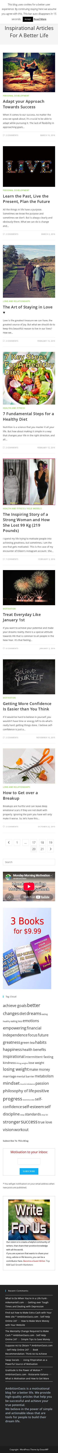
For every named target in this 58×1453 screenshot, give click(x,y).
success (29, 1121)
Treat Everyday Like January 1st (22, 617)
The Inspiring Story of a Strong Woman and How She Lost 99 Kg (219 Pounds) (26, 522)
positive (41, 1090)
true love (45, 1122)
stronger (11, 1122)
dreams (33, 1013)
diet (22, 1013)
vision (8, 1129)
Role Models (34, 508)
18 (42, 842)
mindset (11, 1083)
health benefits (34, 1049)
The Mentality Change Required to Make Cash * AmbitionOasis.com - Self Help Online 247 (27, 1335)
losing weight (16, 1069)
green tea (28, 1042)
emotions (31, 1020)
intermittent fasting (39, 1057)
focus (32, 1035)
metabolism (44, 1076)
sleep (22, 1115)
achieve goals (15, 1005)
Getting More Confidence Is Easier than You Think (27, 706)
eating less (16, 1021)
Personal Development (16, 95)
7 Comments (12, 559)
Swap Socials (12, 1359)
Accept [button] (28, 19)
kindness (9, 1063)
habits (41, 1042)
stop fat (44, 1115)
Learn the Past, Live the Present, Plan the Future (26, 198)
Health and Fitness (14, 408)
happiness (12, 1049)
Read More (40, 19)
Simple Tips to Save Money (35, 1339)
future (43, 1035)
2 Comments (12, 135)
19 (50, 842)
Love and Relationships (16, 301)
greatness (11, 1042)
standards (33, 1114)
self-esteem (33, 1106)
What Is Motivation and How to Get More (27, 1378)
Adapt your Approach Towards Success (23, 104)
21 (42, 849)
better (33, 1005)
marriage (9, 1076)
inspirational (13, 1056)
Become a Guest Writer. (34, 1261)
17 (33, 842)
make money (39, 1069)
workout (21, 1129)
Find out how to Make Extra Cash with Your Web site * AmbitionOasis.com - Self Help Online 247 (28, 1316)
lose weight (36, 1063)
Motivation (9, 608)
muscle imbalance (27, 1084)
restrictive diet (28, 1100)
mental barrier (25, 1076)
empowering (14, 1028)
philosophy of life (18, 1090)
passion (42, 1083)
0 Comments (12, 648)
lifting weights (22, 1063)
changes (11, 1013)
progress (12, 1098)
